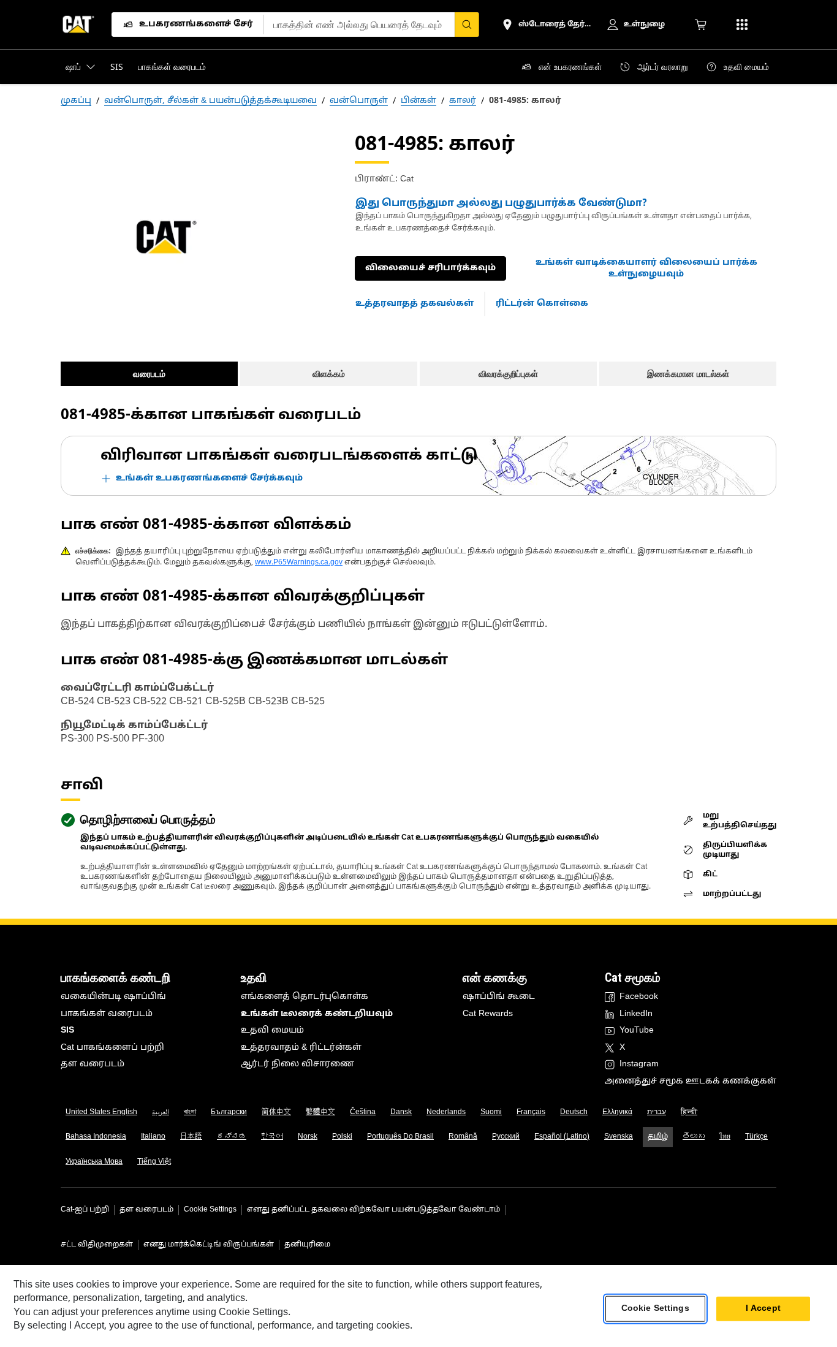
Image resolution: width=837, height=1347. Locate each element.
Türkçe (756, 1137)
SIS (67, 1030)
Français (531, 1112)
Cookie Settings (210, 1209)
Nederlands (446, 1112)
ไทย (724, 1137)
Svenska (618, 1137)
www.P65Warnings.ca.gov (299, 562)
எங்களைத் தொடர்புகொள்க (304, 997)
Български (229, 1112)
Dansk (401, 1112)
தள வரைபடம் (92, 1064)
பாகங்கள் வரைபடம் (107, 1014)
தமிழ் (658, 1137)
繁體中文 (320, 1112)
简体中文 (276, 1112)
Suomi (491, 1112)
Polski (342, 1137)
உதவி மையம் (272, 1030)
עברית (656, 1112)
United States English (101, 1112)
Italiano (153, 1137)
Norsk (307, 1137)
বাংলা (190, 1112)
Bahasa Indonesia (96, 1137)
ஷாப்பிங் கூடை (499, 997)
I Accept (763, 1308)
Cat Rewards (488, 1014)
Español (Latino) (561, 1137)
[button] (646, 269)
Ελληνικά (617, 1112)
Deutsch (574, 1112)
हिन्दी (689, 1112)
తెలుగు (694, 1137)
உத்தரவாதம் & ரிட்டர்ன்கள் (301, 1047)
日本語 (191, 1137)
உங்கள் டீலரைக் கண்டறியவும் (317, 1014)
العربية (160, 1112)
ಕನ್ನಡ (231, 1137)
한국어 (272, 1137)
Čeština (363, 1112)
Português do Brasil (400, 1137)
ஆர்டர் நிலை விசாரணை (297, 1064)
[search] (467, 24)
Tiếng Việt (154, 1162)
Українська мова (94, 1162)
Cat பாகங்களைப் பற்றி (112, 1047)
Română (463, 1137)
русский (506, 1137)
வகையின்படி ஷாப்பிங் (113, 997)
